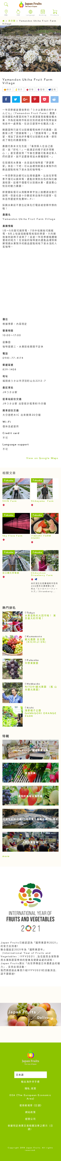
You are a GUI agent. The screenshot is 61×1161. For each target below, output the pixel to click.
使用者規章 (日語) (31, 1106)
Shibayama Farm (42, 501)
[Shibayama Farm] (45, 489)
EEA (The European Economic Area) (30, 1097)
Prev (5, 48)
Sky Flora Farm (12, 536)
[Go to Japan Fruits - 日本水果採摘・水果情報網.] (3, 21)
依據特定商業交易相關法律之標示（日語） (30, 1128)
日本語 (20, 1075)
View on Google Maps (42, 458)
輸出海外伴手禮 (30, 1082)
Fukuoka (8, 481)
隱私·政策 (30, 1089)
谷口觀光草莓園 (10, 573)
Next (56, 48)
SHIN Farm (9, 501)
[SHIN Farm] (16, 489)
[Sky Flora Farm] (16, 523)
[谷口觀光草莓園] (16, 561)
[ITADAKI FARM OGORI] (45, 523)
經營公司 (30, 1119)
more (6, 856)
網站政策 (30, 1112)
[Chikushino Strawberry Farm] (45, 561)
